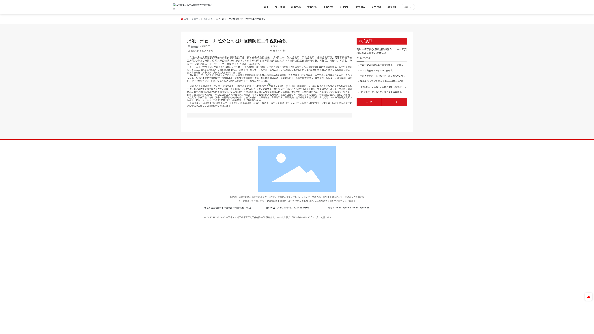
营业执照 (320, 217)
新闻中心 (196, 19)
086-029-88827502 (287, 207)
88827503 (303, 207)
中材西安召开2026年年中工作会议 (376, 70)
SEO (328, 217)
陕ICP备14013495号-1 (303, 217)
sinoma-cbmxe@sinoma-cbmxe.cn (352, 207)
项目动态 (208, 19)
